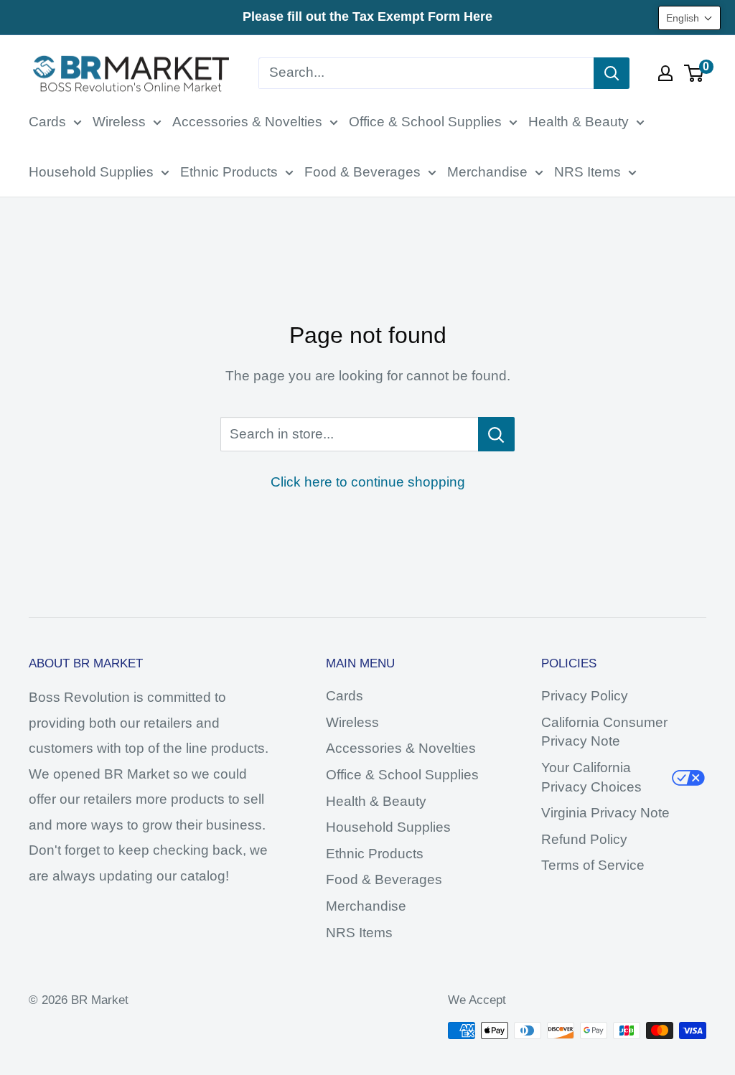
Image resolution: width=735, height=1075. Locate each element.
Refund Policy (584, 839)
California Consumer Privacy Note (604, 732)
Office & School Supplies (425, 121)
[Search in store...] (496, 434)
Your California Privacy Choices (591, 777)
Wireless (119, 121)
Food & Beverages (362, 171)
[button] (689, 17)
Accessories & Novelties (247, 121)
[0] (694, 73)
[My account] (665, 73)
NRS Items (587, 171)
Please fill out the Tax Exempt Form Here (367, 16)
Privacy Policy (584, 695)
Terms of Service (593, 865)
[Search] (611, 73)
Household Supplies (91, 171)
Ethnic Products (229, 171)
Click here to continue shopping (368, 481)
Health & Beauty (578, 121)
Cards (47, 121)
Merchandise (487, 171)
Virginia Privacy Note (605, 812)
